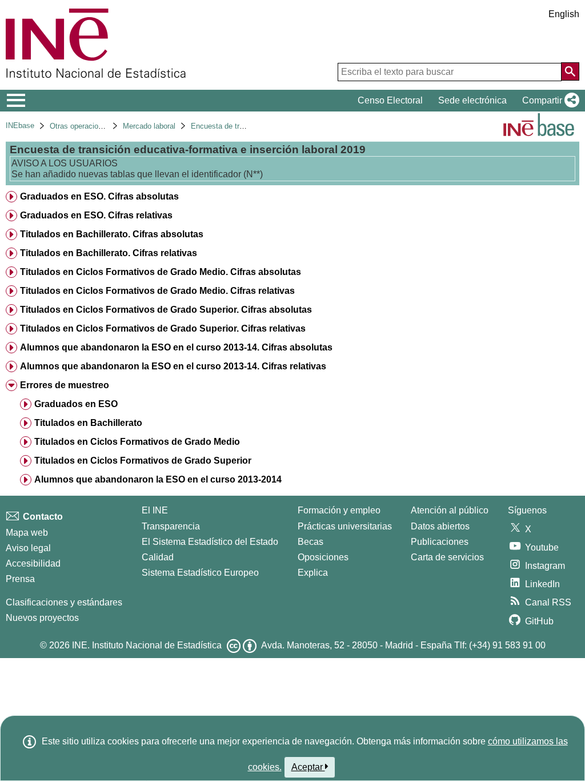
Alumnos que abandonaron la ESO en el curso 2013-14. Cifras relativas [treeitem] (173, 366)
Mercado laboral (149, 126)
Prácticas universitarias (345, 526)
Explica (313, 572)
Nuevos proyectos (42, 618)
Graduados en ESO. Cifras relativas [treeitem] (96, 215)
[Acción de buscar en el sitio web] (570, 71)
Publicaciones (439, 542)
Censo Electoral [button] (390, 100)
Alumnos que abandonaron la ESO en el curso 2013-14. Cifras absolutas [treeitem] (176, 347)
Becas (310, 542)
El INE (155, 510)
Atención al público (449, 510)
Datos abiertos (440, 526)
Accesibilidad (33, 563)
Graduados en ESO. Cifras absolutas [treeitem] (99, 196)
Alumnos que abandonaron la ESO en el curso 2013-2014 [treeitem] (158, 479)
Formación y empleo (339, 510)
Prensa (20, 579)
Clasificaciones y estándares (64, 602)
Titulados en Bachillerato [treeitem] (88, 423)
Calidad (158, 557)
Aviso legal (28, 548)
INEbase (20, 125)
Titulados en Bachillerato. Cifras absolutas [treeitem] (111, 234)
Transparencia (171, 526)
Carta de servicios (447, 557)
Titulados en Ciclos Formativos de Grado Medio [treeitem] (137, 442)
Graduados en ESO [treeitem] (76, 404)
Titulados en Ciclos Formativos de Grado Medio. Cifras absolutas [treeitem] (160, 272)
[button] (548, 100)
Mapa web (27, 532)
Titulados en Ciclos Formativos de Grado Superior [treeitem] (142, 460)
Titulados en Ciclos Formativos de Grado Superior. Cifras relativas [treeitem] (163, 328)
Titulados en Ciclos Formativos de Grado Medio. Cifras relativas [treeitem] (157, 291)
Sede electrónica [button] (472, 100)
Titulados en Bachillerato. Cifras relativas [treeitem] (108, 253)
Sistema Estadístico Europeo (200, 572)
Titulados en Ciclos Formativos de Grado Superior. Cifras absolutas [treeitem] (166, 309)
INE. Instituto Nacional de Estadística (147, 645)
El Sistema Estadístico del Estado (210, 542)
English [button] (563, 14)
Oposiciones (323, 557)
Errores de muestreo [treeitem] (64, 385)
